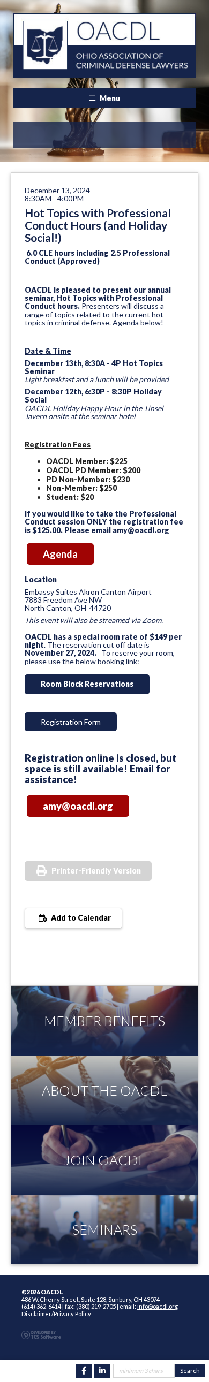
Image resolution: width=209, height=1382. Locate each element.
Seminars (104, 1229)
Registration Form (71, 721)
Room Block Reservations (87, 683)
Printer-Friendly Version (96, 870)
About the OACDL (104, 1090)
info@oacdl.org (157, 1306)
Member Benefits (104, 1021)
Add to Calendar (80, 917)
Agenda (60, 554)
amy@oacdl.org (141, 530)
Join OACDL (104, 1160)
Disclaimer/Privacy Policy (56, 1313)
